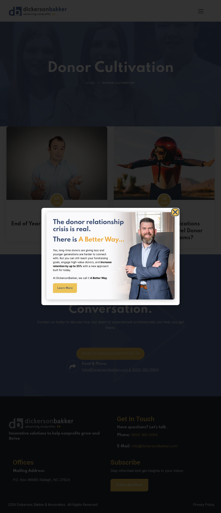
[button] (175, 212)
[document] (110, 256)
